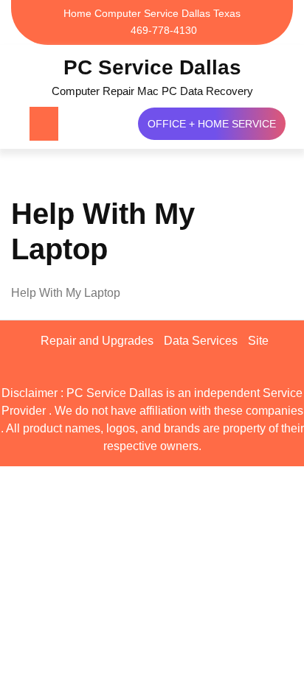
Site (258, 340)
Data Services (201, 340)
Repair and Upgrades (97, 340)
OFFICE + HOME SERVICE (212, 124)
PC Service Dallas (152, 67)
